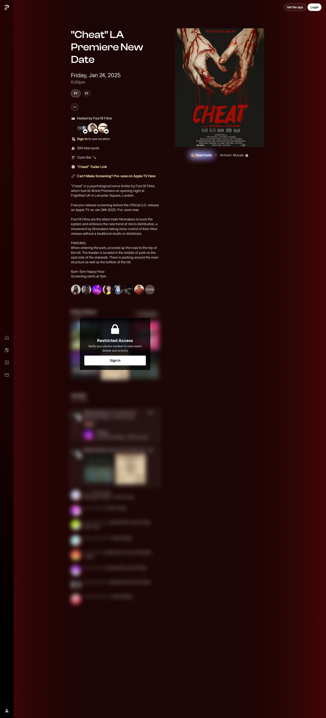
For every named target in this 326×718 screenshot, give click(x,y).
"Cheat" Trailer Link (92, 167)
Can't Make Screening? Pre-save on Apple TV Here (116, 176)
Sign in (82, 139)
